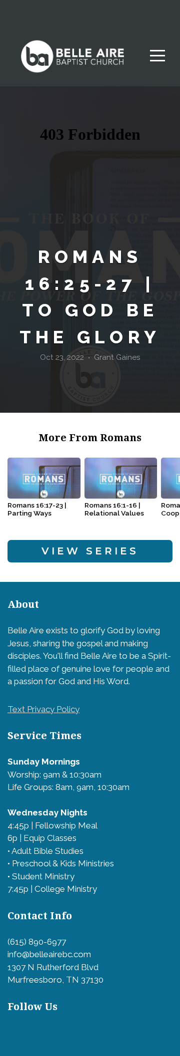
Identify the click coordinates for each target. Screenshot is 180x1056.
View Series (90, 551)
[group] (44, 491)
